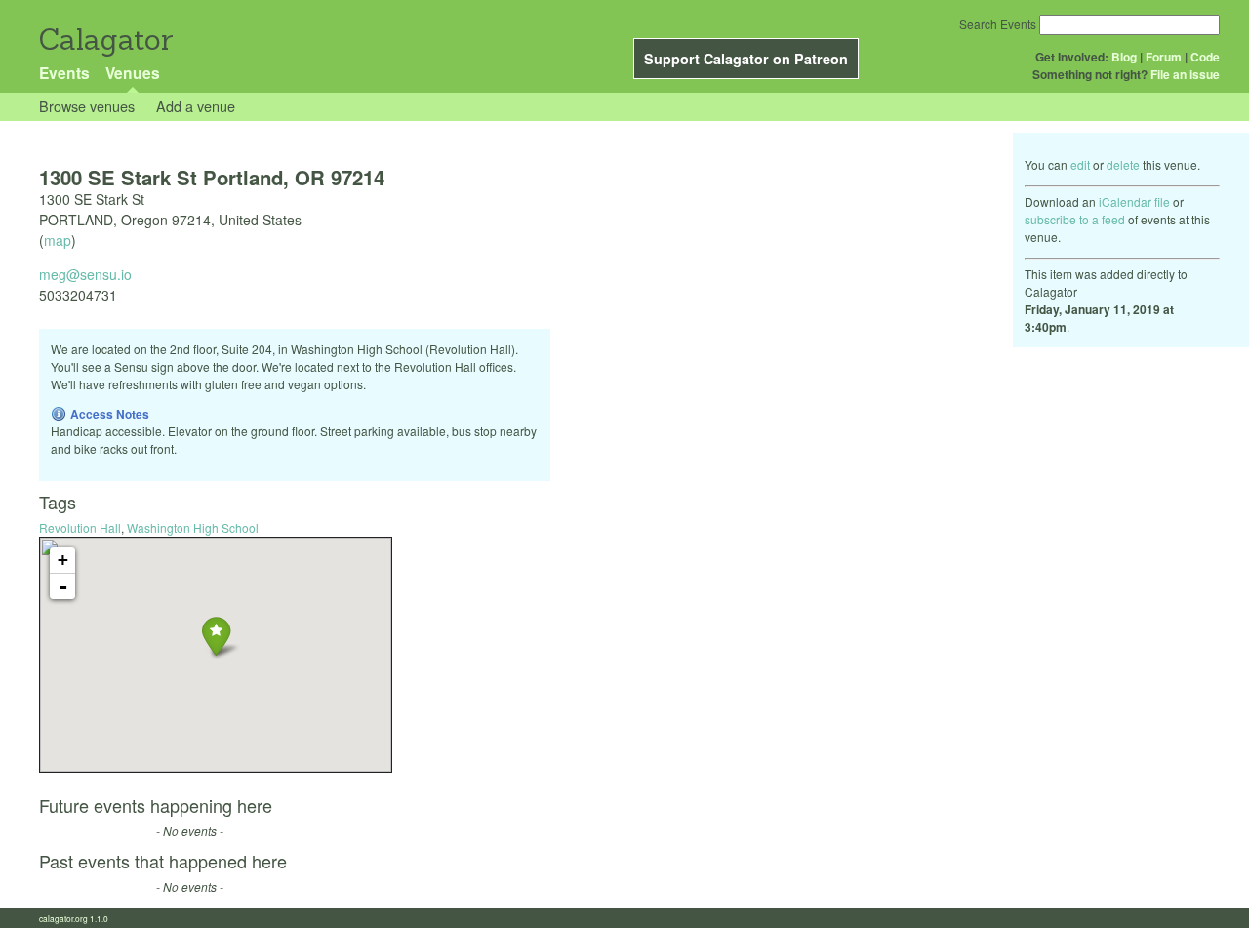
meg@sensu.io (85, 274)
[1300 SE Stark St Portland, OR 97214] (216, 636)
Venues (132, 72)
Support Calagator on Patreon (746, 58)
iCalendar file (1134, 201)
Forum (1164, 56)
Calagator (105, 39)
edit (1080, 164)
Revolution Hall (80, 527)
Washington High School (193, 527)
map (57, 240)
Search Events (997, 24)
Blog (1124, 56)
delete (1123, 164)
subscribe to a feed (1075, 219)
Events (64, 72)
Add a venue (195, 106)
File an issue (1185, 74)
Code (1205, 56)
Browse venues (87, 106)
